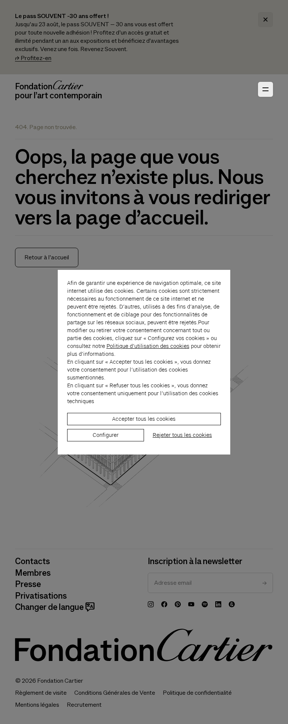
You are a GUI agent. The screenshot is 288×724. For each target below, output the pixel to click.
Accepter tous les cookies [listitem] (144, 419)
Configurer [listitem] (105, 435)
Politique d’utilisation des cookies (147, 346)
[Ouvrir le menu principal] (265, 89)
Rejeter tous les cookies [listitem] (182, 435)
